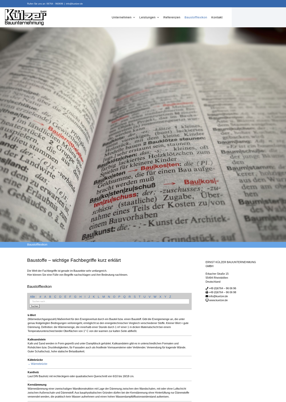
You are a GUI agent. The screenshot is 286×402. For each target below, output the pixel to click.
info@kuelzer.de (74, 3)
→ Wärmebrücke (37, 363)
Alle (32, 296)
